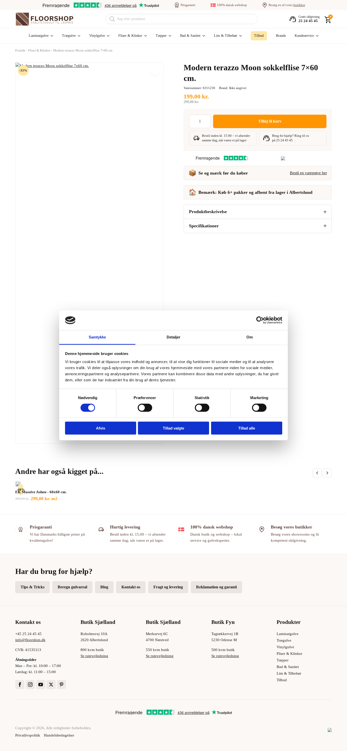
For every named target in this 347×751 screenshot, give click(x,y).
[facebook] (19, 684)
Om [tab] (249, 337)
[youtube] (40, 684)
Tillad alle (246, 428)
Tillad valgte (173, 428)
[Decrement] (193, 121)
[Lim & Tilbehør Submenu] (239, 36)
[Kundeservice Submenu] (316, 36)
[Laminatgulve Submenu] (51, 36)
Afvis (100, 428)
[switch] (145, 408)
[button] (155, 70)
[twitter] (51, 684)
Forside (20, 50)
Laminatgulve (39, 36)
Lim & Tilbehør (225, 36)
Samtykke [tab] (97, 337)
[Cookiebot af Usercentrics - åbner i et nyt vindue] (260, 320)
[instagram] (30, 684)
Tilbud (282, 680)
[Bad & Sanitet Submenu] (202, 36)
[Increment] (206, 121)
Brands (281, 36)
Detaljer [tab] (174, 337)
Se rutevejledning (94, 656)
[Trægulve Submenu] (78, 36)
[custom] (61, 684)
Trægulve (69, 36)
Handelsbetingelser (59, 735)
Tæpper (161, 36)
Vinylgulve (97, 36)
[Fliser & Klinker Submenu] (144, 36)
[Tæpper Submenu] (169, 36)
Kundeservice (304, 36)
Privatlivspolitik (27, 735)
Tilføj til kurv (269, 121)
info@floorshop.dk (30, 640)
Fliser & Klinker (130, 36)
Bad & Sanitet (190, 36)
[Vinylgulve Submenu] (107, 36)
